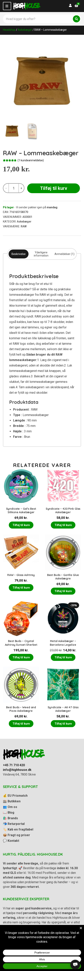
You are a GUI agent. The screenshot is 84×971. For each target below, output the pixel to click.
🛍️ (10, 818)
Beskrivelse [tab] (19, 254)
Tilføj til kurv (53, 188)
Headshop (9, 29)
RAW (24, 226)
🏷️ (18, 829)
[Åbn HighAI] (75, 964)
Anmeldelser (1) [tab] (64, 254)
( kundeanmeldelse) (31, 160)
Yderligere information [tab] (41, 254)
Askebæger (25, 29)
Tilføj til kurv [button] (21, 525)
